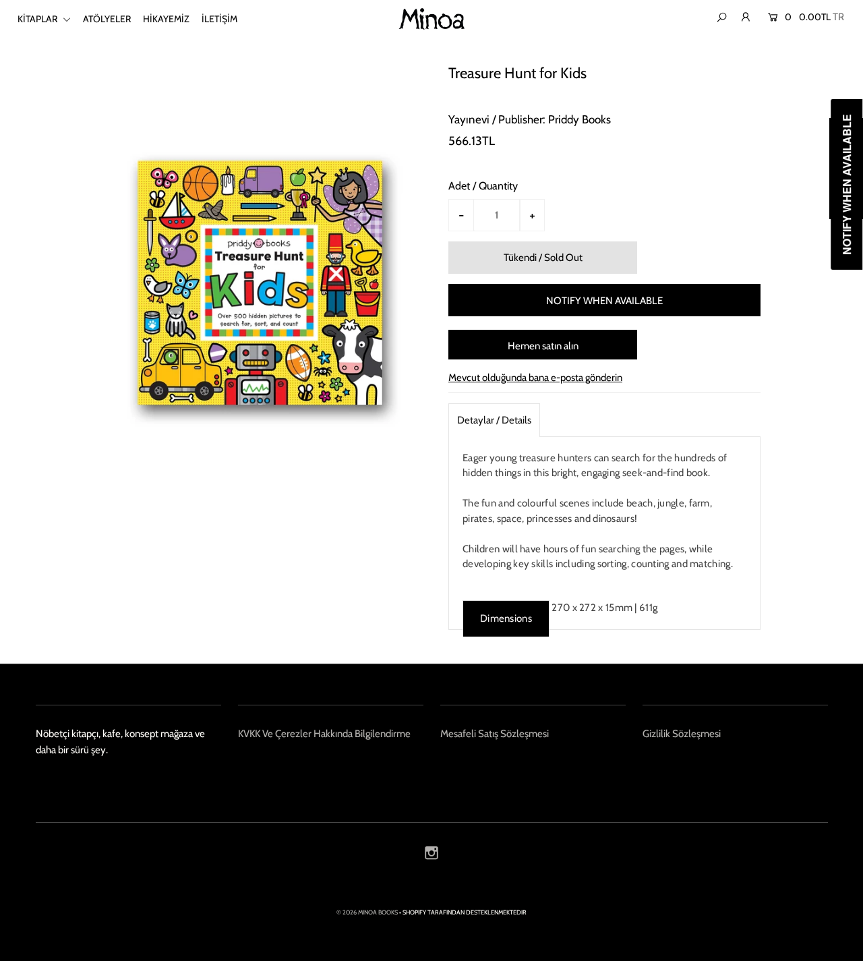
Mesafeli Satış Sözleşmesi (494, 734)
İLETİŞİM (219, 19)
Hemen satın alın (543, 346)
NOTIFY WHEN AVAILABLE (604, 301)
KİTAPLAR (38, 19)
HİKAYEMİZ (166, 19)
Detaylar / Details (494, 420)
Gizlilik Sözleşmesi (682, 734)
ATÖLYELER (107, 19)
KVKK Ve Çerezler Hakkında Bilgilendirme (324, 734)
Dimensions (506, 618)
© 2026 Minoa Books (367, 912)
